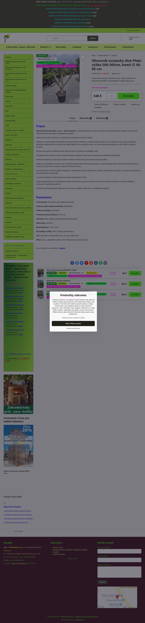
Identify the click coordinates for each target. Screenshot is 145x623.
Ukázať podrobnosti (73, 328)
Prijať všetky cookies (73, 323)
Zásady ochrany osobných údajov (73, 318)
